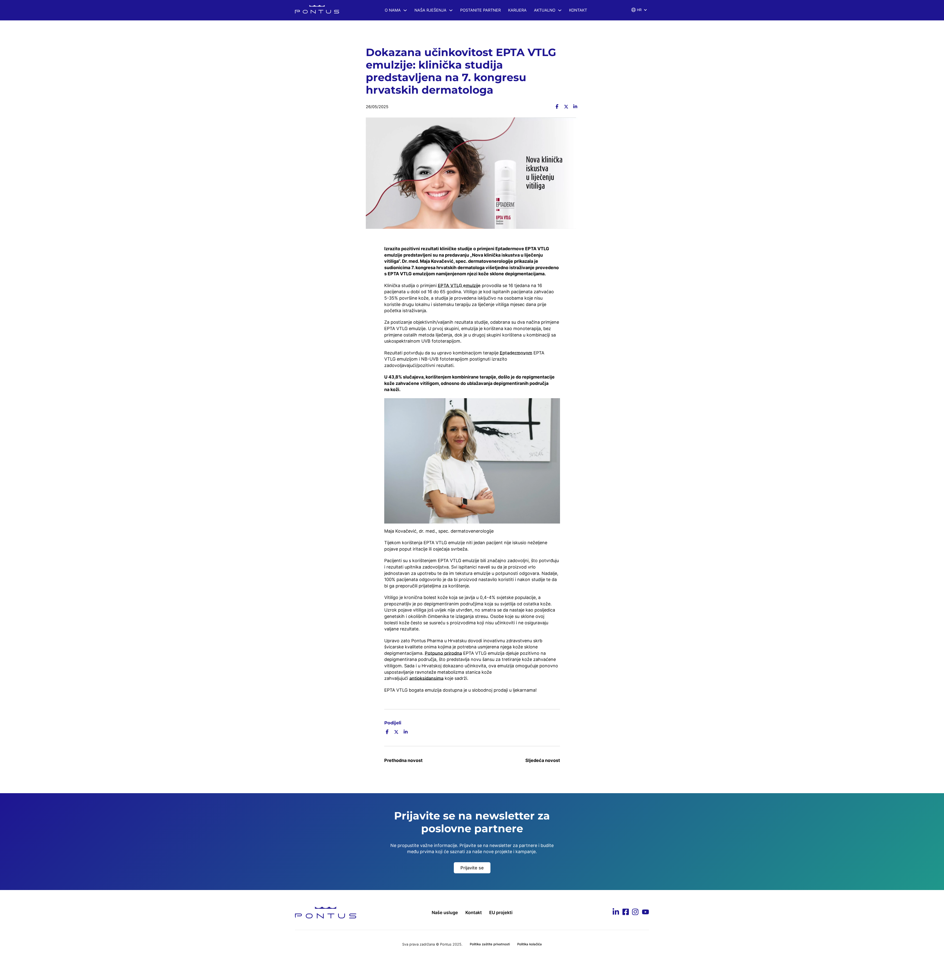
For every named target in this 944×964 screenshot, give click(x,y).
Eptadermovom (516, 352)
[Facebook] (557, 107)
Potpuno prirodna (443, 653)
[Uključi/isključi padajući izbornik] (405, 10)
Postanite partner (480, 10)
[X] (566, 107)
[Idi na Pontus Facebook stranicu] (625, 912)
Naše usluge (445, 912)
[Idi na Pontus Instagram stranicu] (635, 912)
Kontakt (578, 10)
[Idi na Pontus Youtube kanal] (645, 913)
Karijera (517, 10)
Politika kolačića (529, 944)
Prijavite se (472, 867)
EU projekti (501, 912)
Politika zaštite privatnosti (490, 944)
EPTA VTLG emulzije (459, 285)
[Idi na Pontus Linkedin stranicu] (616, 912)
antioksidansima (426, 678)
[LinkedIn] (575, 107)
